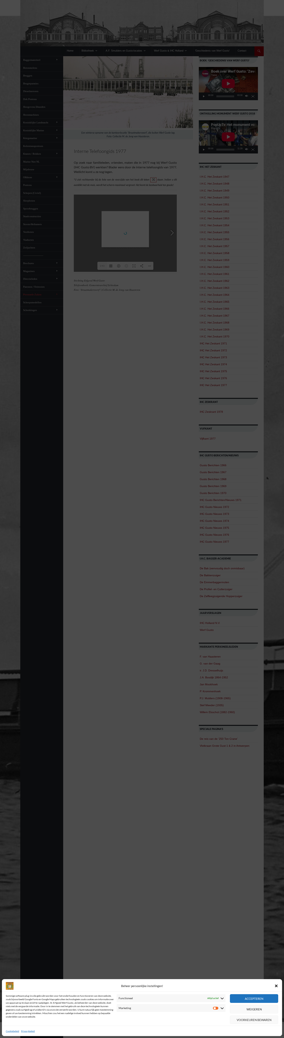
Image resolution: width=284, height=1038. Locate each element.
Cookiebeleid (12, 1031)
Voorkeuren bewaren (254, 1020)
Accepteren (254, 998)
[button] (276, 986)
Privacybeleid (28, 1031)
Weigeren (254, 1009)
